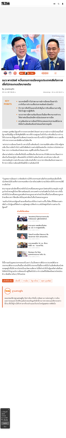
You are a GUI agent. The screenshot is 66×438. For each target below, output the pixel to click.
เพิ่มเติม (6, 420)
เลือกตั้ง (17, 281)
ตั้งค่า (5, 426)
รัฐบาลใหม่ (34, 281)
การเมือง (25, 281)
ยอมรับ (5, 423)
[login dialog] (63, 4)
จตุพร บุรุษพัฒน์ (46, 281)
